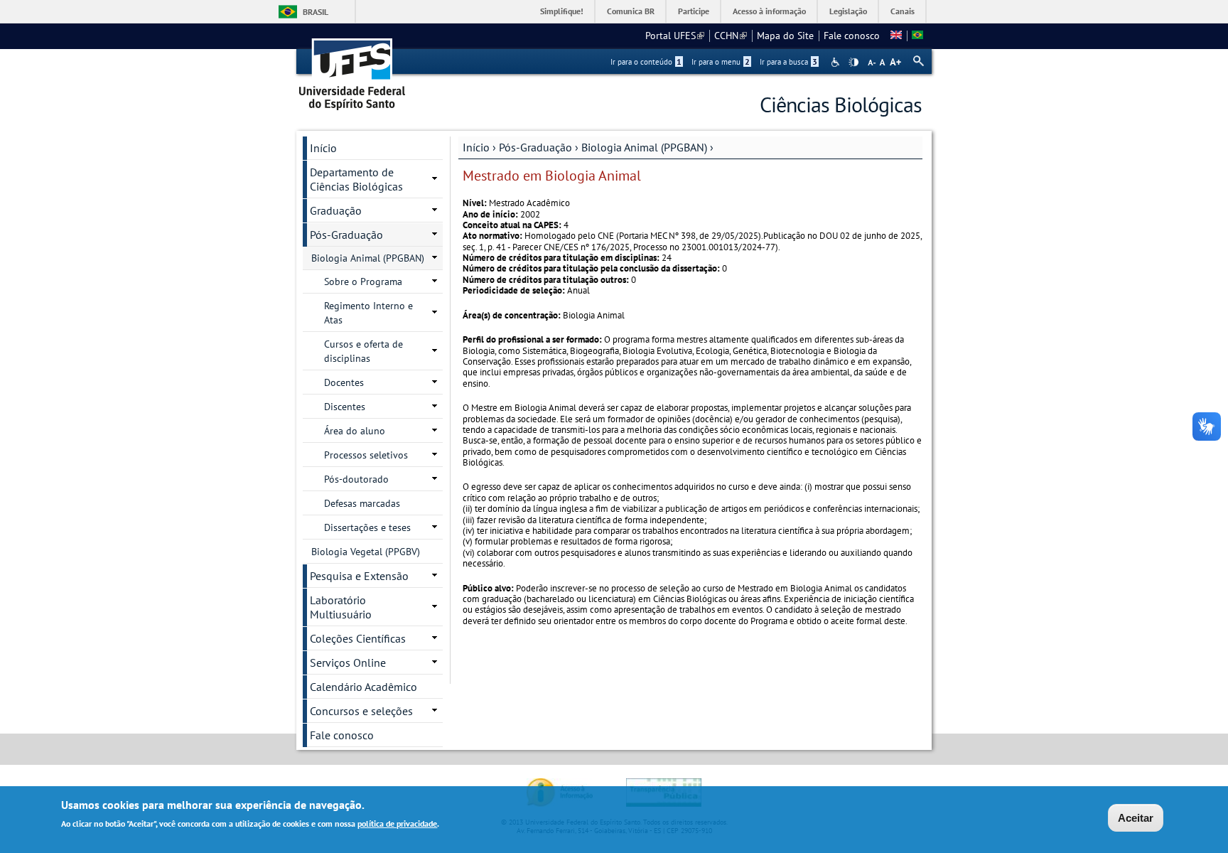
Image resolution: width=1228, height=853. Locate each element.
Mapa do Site (785, 35)
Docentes (344, 382)
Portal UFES (674, 35)
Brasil (315, 11)
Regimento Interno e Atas (368, 312)
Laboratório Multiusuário (341, 607)
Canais (902, 11)
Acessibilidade (836, 62)
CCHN (730, 35)
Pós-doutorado (356, 479)
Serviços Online (348, 662)
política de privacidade (397, 823)
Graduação (336, 210)
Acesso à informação (769, 11)
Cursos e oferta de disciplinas (363, 351)
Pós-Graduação (535, 147)
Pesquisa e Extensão (359, 576)
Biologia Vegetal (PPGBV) (365, 551)
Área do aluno (354, 430)
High (853, 63)
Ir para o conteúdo (646, 62)
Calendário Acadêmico (363, 687)
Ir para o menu (720, 62)
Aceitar (1135, 818)
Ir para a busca (788, 62)
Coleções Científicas (358, 638)
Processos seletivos (366, 455)
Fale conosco (852, 35)
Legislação (848, 11)
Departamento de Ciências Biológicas (356, 179)
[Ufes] (352, 69)
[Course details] (896, 35)
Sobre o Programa (363, 281)
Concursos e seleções (361, 711)
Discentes (344, 406)
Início (476, 147)
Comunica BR (631, 11)
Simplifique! (561, 11)
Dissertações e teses (367, 527)
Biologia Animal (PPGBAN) (644, 147)
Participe (693, 11)
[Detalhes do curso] (917, 35)
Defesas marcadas (362, 503)
